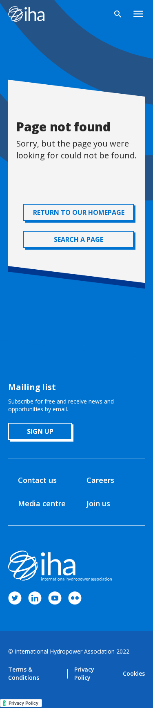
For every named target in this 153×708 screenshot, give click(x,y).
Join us (98, 503)
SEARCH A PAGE (78, 239)
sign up (40, 431)
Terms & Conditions (23, 673)
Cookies (134, 673)
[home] (26, 14)
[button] (138, 14)
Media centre (42, 503)
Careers (100, 480)
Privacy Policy (84, 673)
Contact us (37, 480)
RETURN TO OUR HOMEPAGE (78, 212)
